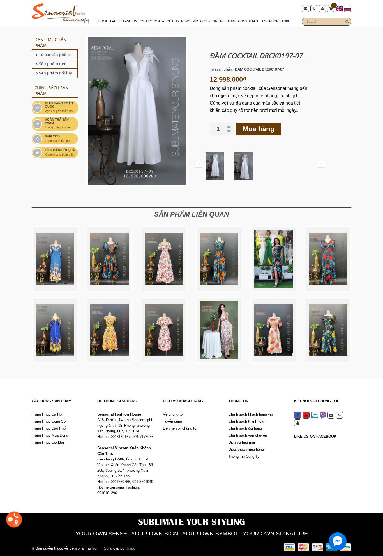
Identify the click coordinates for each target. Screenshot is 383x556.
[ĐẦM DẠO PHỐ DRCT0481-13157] (55, 259)
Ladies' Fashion (123, 21)
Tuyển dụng (172, 421)
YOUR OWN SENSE (101, 533)
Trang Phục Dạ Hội (47, 414)
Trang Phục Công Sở (49, 421)
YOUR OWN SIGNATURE (275, 533)
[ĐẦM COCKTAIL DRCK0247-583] (109, 330)
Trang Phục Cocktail (48, 442)
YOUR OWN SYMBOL (210, 533)
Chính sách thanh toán (247, 421)
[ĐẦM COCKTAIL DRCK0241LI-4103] (274, 259)
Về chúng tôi (173, 414)
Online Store (224, 21)
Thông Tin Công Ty (244, 456)
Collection (150, 21)
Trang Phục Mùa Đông (50, 435)
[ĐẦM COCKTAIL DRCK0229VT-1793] (274, 330)
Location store (276, 21)
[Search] (347, 22)
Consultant (249, 21)
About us (170, 21)
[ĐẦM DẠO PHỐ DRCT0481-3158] (55, 330)
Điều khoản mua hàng (246, 449)
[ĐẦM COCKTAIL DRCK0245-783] (164, 330)
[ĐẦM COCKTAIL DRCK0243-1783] (219, 330)
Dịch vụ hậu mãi (242, 442)
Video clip (201, 21)
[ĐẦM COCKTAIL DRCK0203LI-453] (328, 330)
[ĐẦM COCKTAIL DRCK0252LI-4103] (109, 259)
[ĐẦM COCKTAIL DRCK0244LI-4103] (219, 259)
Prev (199, 164)
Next (321, 164)
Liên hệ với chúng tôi (180, 428)
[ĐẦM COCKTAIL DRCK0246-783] (164, 259)
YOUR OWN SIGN (154, 533)
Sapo (131, 548)
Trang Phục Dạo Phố (49, 428)
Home (103, 21)
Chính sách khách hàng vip (251, 414)
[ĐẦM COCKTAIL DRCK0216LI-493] (328, 259)
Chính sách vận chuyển (248, 435)
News (186, 21)
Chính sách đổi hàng (245, 428)
